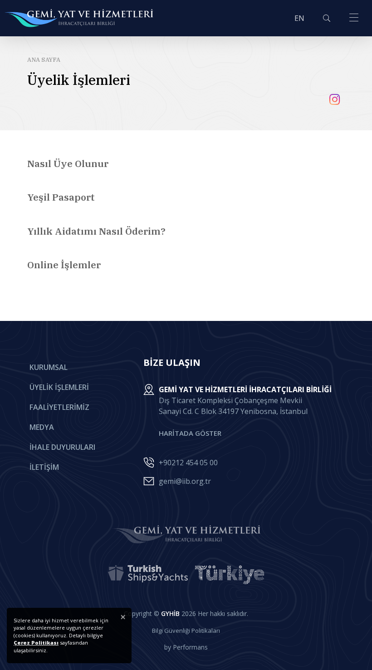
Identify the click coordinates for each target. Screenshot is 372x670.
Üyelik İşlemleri (59, 387)
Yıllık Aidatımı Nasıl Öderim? (96, 231)
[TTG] (229, 574)
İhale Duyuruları (62, 447)
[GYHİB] (79, 18)
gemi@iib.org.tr (185, 481)
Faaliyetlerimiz (59, 407)
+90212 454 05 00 (188, 463)
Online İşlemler (64, 265)
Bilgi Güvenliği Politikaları (186, 630)
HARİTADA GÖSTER (190, 433)
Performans (190, 647)
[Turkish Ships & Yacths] (148, 574)
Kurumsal (48, 367)
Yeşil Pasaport (61, 197)
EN (299, 18)
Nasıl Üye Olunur (67, 163)
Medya (41, 427)
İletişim (44, 467)
